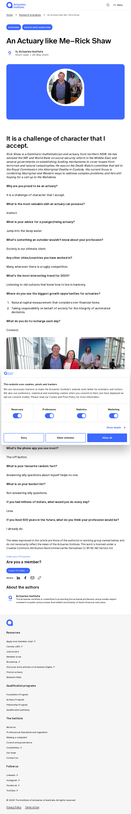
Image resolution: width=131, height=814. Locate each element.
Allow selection (65, 437)
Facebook (11, 785)
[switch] (49, 415)
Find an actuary (14, 672)
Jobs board (12, 651)
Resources (13, 632)
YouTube (10, 790)
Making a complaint (16, 737)
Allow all (107, 437)
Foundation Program (17, 694)
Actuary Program (15, 699)
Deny (24, 437)
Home (9, 15)
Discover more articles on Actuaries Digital (29, 667)
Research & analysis (30, 15)
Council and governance (19, 742)
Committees (12, 747)
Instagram (11, 780)
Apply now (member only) (19, 641)
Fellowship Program (16, 704)
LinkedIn (10, 775)
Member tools (13, 656)
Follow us (12, 766)
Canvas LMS (13, 646)
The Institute (14, 718)
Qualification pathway (18, 710)
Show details (114, 427)
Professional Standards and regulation (26, 732)
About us (11, 727)
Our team (11, 752)
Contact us (12, 758)
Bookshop (11, 662)
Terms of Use (32, 807)
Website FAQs (13, 677)
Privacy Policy (13, 807)
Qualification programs (21, 685)
